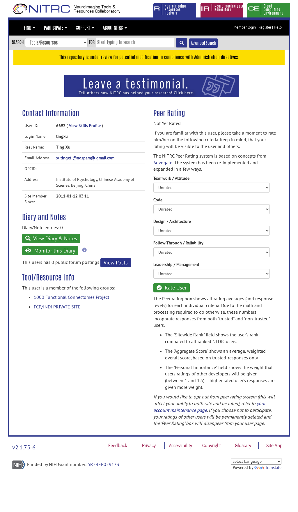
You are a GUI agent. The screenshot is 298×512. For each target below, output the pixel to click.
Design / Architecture (172, 221)
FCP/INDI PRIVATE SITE (57, 307)
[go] (181, 43)
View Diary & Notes (54, 238)
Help (278, 27)
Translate (273, 467)
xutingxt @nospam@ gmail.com (85, 157)
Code (157, 199)
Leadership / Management (176, 264)
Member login (244, 27)
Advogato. (163, 162)
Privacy (149, 445)
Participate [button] (54, 27)
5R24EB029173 (103, 464)
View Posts (116, 262)
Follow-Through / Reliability (178, 243)
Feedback (117, 445)
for (92, 42)
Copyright (211, 445)
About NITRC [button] (113, 27)
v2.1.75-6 (24, 447)
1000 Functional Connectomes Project (71, 297)
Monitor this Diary (54, 250)
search (18, 42)
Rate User (175, 287)
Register (264, 27)
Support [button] (83, 27)
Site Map (274, 445)
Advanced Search (203, 43)
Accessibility (180, 445)
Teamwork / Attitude (171, 178)
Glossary (243, 445)
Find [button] (28, 27)
